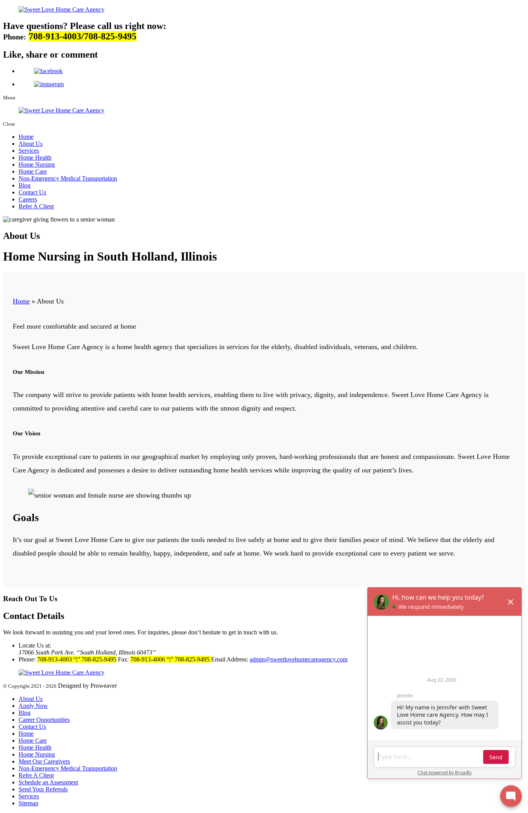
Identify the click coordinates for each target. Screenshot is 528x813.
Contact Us (32, 192)
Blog (25, 185)
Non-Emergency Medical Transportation (68, 178)
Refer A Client (36, 206)
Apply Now (33, 705)
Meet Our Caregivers (44, 761)
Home (26, 136)
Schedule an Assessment (48, 782)
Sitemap (28, 803)
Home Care (33, 171)
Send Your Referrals (43, 789)
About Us (31, 143)
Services (29, 150)
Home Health (35, 157)
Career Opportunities (44, 719)
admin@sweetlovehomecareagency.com (298, 659)
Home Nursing (37, 164)
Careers (28, 199)
